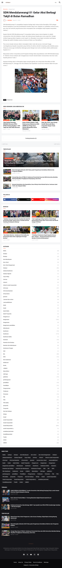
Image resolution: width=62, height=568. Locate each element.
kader (31, 305)
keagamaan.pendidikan (31, 325)
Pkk (31, 397)
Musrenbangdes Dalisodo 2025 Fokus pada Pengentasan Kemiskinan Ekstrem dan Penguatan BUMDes (33, 170)
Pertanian (31, 394)
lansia (31, 365)
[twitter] (27, 554)
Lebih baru (5, 144)
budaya (31, 253)
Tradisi (31, 437)
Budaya (31, 256)
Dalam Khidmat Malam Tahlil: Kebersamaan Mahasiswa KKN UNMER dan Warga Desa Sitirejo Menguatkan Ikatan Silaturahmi (30, 126)
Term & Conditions (37, 562)
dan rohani (31, 262)
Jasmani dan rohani (31, 299)
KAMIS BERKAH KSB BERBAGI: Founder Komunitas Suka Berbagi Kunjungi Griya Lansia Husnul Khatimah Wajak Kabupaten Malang (35, 491)
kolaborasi (31, 362)
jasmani (31, 296)
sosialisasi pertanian (31, 431)
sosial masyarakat (31, 419)
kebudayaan (31, 328)
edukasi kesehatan (31, 270)
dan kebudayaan (31, 259)
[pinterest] (38, 554)
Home (15, 562)
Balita (31, 250)
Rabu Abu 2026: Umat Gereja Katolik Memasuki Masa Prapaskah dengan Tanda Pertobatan (49, 125)
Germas (31, 279)
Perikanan (31, 391)
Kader (31, 308)
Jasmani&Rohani (31, 302)
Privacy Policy (27, 562)
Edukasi (31, 268)
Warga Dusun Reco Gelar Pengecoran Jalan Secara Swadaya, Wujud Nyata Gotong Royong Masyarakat (34, 517)
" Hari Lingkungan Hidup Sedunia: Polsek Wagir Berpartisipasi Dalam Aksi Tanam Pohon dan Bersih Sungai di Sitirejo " (45, 220)
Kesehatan (31, 333)
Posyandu (31, 408)
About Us (20, 562)
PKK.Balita (31, 402)
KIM (31, 351)
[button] (2, 2)
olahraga (31, 374)
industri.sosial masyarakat (31, 285)
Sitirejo (31, 414)
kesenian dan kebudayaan (31, 345)
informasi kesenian (31, 290)
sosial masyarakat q (31, 428)
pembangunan (31, 379)
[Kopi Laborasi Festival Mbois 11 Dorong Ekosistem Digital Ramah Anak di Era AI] (6, 499)
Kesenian (31, 339)
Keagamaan (31, 322)
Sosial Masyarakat (31, 425)
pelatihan (31, 376)
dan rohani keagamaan (31, 265)
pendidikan (31, 382)
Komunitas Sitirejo (33, 565)
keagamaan (12, 9)
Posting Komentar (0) (31, 138)
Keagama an (31, 316)
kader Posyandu (31, 313)
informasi (31, 288)
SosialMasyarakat (31, 434)
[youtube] (31, 554)
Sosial (31, 417)
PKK (31, 399)
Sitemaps (46, 562)
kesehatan (31, 331)
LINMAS (31, 368)
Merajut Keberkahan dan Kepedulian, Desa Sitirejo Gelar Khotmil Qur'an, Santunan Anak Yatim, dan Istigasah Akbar (34, 185)
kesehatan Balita (31, 336)
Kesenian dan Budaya (31, 342)
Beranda (5, 9)
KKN (31, 356)
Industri (31, 282)
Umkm (31, 440)
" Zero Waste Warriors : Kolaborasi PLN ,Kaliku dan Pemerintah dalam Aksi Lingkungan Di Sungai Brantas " (16, 236)
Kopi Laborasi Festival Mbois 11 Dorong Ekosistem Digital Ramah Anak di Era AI (31, 497)
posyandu (31, 405)
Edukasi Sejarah (31, 273)
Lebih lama (56, 144)
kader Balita (31, 311)
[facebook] (24, 554)
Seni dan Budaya (31, 411)
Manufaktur (31, 371)
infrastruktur (31, 293)
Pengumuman (31, 388)
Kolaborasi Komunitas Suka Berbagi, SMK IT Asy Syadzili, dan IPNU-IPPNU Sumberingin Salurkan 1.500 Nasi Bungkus (35, 505)
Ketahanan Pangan (31, 348)
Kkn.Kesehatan (31, 359)
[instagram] (34, 554)
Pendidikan (31, 385)
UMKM (31, 442)
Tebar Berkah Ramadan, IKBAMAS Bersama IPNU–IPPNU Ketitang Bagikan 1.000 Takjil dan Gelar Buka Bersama (11, 125)
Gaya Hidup (31, 276)
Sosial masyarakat (31, 422)
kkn (31, 354)
